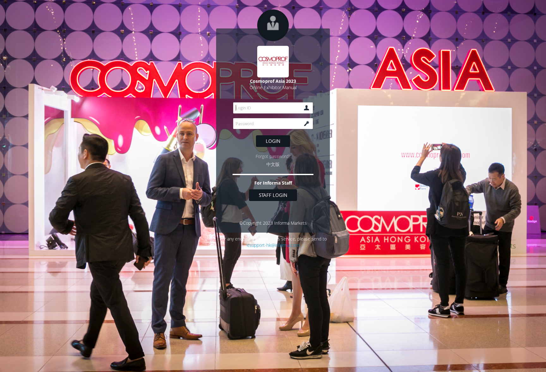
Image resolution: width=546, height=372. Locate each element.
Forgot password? (273, 156)
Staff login (273, 195)
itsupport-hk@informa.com (273, 245)
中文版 (273, 164)
